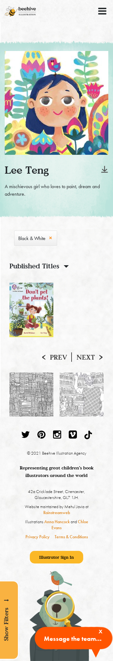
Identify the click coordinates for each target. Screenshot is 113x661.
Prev (58, 357)
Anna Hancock (57, 521)
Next (86, 357)
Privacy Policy (37, 537)
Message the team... (73, 638)
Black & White (32, 238)
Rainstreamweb (56, 512)
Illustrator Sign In (56, 557)
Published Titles (34, 266)
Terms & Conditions (71, 537)
